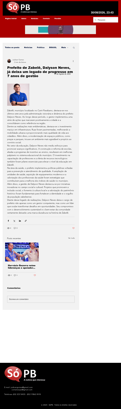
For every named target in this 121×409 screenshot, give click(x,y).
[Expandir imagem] (18, 95)
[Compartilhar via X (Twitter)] (14, 221)
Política (40, 47)
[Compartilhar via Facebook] (8, 221)
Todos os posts (12, 47)
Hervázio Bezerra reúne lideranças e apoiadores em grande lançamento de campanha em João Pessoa (22, 266)
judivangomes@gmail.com (22, 387)
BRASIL (53, 47)
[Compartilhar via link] (26, 221)
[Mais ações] (73, 61)
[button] (74, 47)
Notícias (28, 47)
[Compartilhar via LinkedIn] (20, 221)
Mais (63, 47)
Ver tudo (71, 238)
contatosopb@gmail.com (22, 390)
